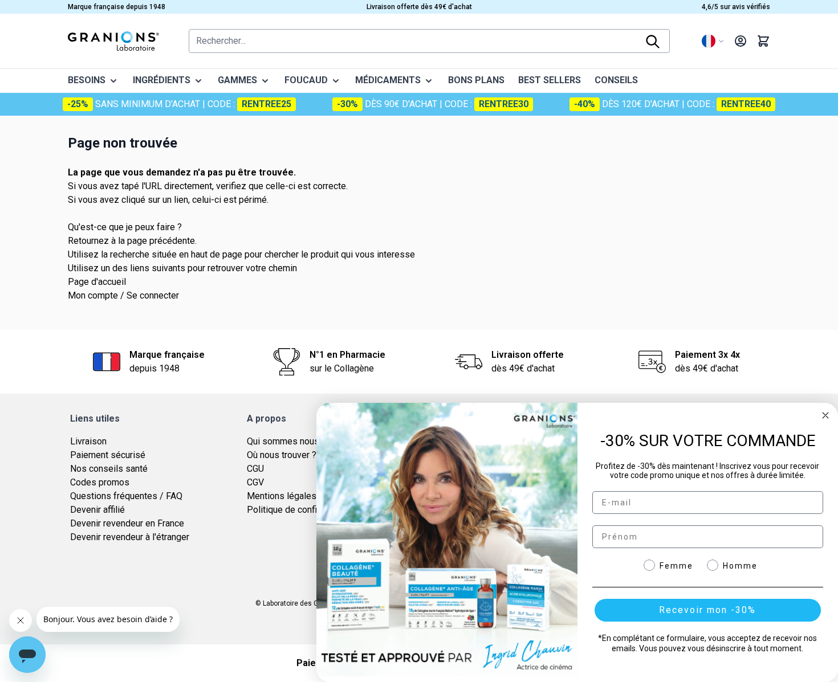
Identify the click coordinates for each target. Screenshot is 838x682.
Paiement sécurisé (107, 455)
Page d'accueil (97, 281)
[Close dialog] (825, 415)
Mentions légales (281, 496)
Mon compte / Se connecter (123, 295)
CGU (255, 468)
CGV (255, 482)
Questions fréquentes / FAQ (126, 496)
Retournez (88, 240)
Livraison (88, 441)
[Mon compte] (740, 41)
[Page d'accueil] (113, 41)
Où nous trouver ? (281, 455)
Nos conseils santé (109, 468)
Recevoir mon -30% (707, 610)
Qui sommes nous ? (286, 441)
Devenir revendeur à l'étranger (129, 537)
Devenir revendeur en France (127, 523)
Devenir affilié (97, 509)
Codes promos (99, 482)
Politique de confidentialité (300, 509)
